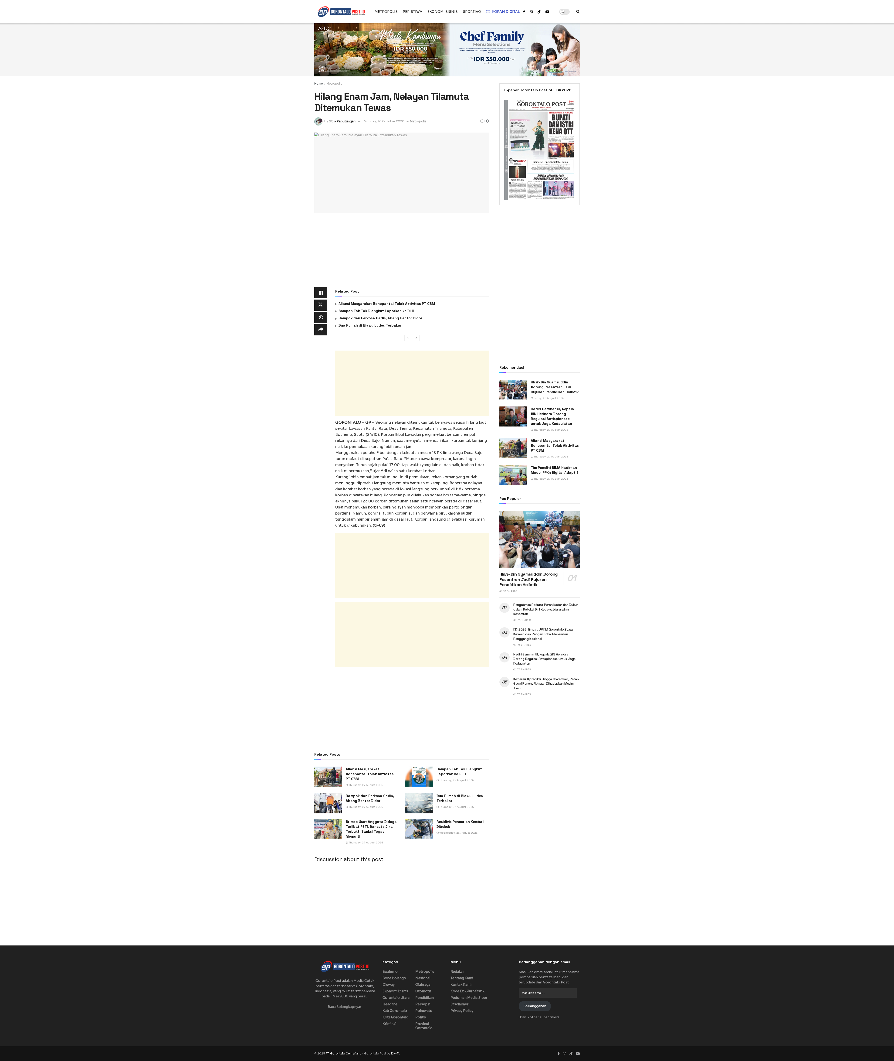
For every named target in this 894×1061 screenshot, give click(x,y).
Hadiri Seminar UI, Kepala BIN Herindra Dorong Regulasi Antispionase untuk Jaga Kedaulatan (544, 658)
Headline (390, 1004)
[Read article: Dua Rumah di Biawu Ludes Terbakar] (419, 803)
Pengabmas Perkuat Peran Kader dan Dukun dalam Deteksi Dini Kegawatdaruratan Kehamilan (545, 609)
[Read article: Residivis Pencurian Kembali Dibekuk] (419, 829)
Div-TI (395, 1053)
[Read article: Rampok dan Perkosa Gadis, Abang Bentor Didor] (328, 803)
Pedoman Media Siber (468, 998)
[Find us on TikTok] (539, 12)
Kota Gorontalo (395, 1017)
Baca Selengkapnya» (345, 1007)
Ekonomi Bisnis (395, 991)
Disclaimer (459, 1004)
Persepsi (422, 1004)
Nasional (422, 978)
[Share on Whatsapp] (320, 317)
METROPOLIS (386, 12)
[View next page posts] (416, 338)
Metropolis (334, 83)
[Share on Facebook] (320, 292)
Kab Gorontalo (395, 1011)
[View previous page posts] (407, 338)
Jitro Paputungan (342, 121)
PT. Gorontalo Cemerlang (344, 1053)
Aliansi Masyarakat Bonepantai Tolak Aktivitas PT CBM (387, 303)
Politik (420, 1017)
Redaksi (457, 971)
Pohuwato (423, 1011)
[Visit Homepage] (341, 11)
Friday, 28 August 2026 (548, 398)
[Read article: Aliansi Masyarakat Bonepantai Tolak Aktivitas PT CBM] (328, 777)
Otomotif (423, 991)
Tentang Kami (461, 978)
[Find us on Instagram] (531, 12)
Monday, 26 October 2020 (384, 121)
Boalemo (390, 971)
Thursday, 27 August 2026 (365, 785)
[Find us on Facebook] (524, 12)
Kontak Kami (460, 985)
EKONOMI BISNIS (442, 12)
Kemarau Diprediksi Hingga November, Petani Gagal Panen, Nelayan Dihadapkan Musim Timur (546, 683)
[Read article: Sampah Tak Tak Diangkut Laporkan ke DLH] (419, 777)
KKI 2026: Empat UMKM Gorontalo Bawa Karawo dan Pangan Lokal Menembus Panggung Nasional (543, 634)
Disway (389, 985)
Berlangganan (534, 1006)
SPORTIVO (472, 12)
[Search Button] (578, 11)
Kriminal (389, 1024)
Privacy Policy (461, 1011)
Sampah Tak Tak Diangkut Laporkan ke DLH (376, 311)
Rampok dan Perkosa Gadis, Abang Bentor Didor (380, 318)
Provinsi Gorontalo (424, 1026)
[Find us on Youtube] (547, 12)
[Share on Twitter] (320, 305)
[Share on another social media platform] (320, 329)
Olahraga (422, 985)
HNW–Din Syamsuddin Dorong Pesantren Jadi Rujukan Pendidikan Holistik (555, 387)
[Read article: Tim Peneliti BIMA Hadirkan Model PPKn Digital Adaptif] (513, 475)
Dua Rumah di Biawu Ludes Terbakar (370, 325)
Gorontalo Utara (396, 998)
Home (318, 83)
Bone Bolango (394, 978)
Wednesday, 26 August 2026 (458, 832)
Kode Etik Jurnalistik (467, 991)
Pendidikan (424, 998)
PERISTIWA (412, 12)
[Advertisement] (401, 252)
